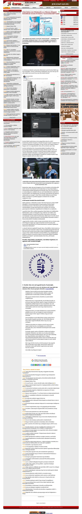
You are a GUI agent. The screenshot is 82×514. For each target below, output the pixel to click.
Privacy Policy (56, 507)
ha (68, 91)
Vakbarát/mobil (46, 0)
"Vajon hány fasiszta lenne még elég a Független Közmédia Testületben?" (12, 14)
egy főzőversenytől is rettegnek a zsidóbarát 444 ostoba (69, 100)
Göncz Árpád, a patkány (65, 40)
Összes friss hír (12, 117)
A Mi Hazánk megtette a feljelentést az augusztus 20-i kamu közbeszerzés (12, 42)
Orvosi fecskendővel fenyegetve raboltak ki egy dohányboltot (12, 18)
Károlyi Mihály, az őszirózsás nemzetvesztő (69, 33)
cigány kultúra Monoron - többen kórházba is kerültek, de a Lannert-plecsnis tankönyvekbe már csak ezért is (69, 70)
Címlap (6, 7)
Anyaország (24, 10)
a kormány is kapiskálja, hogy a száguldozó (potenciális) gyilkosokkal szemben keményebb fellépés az (69, 87)
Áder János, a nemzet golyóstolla (67, 48)
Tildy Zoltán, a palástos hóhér (66, 35)
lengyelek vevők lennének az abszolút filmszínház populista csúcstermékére (11, 133)
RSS (58, 0)
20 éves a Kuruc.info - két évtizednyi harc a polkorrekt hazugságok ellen (69, 125)
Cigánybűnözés (25, 7)
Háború (34, 7)
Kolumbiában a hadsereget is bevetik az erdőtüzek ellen (38, 485)
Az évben (70, 58)
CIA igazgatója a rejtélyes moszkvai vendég (10, 126)
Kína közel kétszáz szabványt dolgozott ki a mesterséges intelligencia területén (12, 63)
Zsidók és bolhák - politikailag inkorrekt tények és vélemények (68, 153)
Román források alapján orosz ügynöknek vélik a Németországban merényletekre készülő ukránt (12, 106)
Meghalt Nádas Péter (10, 26)
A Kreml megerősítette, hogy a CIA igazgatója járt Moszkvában (12, 67)
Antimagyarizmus (15, 7)
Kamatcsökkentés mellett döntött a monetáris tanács (38, 473)
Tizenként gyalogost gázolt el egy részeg (38, 480)
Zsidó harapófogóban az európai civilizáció (69, 150)
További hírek (41, 496)
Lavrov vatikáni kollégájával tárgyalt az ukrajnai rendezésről (39, 461)
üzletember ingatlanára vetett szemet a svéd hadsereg (12, 129)
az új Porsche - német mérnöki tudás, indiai (11, 146)
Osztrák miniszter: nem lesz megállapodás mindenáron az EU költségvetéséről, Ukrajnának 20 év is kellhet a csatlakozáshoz (12, 101)
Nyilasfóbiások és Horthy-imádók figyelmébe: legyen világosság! (69, 147)
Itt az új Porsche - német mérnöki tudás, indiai (11, 29)
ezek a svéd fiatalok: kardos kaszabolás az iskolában (69, 78)
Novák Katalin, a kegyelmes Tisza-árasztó (68, 50)
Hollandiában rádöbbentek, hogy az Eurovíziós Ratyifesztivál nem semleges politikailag (12, 85)
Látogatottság (53, 0)
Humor (41, 7)
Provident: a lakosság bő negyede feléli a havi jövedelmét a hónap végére (11, 71)
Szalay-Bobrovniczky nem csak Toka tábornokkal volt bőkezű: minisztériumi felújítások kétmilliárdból (12, 79)
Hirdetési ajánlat (50, 507)
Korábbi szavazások (69, 53)
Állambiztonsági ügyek (67, 128)
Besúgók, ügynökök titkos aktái (69, 130)
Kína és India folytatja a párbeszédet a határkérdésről (10, 88)
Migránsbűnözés (58, 7)
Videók (66, 7)
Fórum (62, 0)
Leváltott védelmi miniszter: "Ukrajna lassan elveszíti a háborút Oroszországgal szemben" (11, 110)
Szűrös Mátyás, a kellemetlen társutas (68, 39)
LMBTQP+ (48, 7)
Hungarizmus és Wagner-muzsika (69, 137)
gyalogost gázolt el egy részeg (12, 143)
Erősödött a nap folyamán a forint (33, 444)
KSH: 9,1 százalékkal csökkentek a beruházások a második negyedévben (12, 51)
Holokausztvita (65, 135)
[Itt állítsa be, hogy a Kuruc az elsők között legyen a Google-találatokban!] (41, 362)
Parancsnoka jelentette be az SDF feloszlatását (12, 75)
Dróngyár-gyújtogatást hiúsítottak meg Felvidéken (37, 456)
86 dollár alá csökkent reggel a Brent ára (12, 55)
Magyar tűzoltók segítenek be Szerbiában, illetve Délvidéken (12, 92)
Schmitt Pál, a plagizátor (65, 46)
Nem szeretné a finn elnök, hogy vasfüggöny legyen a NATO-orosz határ (12, 96)
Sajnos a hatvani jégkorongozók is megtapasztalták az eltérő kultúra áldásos (12, 33)
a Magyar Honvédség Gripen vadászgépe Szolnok (68, 62)
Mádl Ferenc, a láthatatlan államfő (67, 42)
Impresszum (44, 507)
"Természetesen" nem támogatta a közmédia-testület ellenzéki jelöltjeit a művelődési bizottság (12, 23)
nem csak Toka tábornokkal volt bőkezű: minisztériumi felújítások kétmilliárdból (11, 138)
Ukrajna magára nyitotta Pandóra (68, 75)
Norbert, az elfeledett (67, 66)
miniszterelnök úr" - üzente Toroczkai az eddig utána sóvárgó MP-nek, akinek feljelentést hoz (69, 95)
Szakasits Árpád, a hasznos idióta (67, 37)
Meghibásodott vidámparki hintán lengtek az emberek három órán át (12, 59)
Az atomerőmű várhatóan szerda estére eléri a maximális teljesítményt (11, 37)
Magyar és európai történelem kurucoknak (68, 144)
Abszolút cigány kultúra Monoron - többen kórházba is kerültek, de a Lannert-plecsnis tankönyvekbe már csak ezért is (40, 442)
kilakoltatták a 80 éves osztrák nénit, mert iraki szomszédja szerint (69, 82)
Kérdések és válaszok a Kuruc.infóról (66, 140)
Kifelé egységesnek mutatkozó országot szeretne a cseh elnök (12, 114)
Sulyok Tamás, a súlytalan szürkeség (68, 51)
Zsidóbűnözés (74, 7)
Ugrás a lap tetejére (40, 503)
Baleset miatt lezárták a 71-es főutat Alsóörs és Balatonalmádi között (12, 46)
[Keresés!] (78, 13)
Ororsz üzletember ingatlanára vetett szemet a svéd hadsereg (40, 475)
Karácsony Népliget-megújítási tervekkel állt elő (36, 487)
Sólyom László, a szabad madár (67, 44)
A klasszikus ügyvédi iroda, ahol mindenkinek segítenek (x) (39, 451)
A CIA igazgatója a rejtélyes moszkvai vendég (36, 446)
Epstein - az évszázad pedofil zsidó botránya (69, 133)
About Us (61, 507)
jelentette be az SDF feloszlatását (12, 122)
